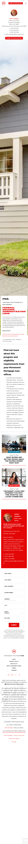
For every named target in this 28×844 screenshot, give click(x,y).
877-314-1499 (9, 728)
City (5, 605)
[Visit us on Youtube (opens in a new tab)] (15, 674)
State (6, 611)
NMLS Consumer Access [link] (14, 665)
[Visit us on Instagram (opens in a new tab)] (8, 674)
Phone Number (8, 592)
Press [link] (14, 668)
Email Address (8, 586)
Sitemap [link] (14, 741)
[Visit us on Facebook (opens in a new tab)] (19, 674)
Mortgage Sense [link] (14, 451)
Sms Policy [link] (14, 663)
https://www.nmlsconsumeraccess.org (14, 732)
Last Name (7, 579)
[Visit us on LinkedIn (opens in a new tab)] (12, 674)
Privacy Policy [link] (14, 661)
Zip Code (7, 618)
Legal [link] (14, 659)
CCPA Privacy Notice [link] (14, 738)
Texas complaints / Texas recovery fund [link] (14, 735)
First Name (7, 573)
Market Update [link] (14, 485)
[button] (25, 3)
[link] (3, 3)
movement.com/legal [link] (8, 707)
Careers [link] (14, 670)
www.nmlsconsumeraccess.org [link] (14, 703)
